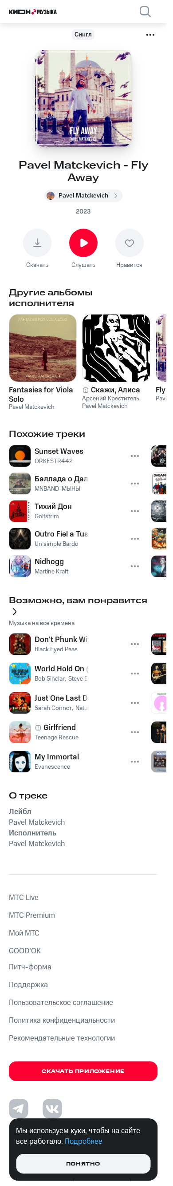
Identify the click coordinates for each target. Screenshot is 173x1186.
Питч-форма (30, 967)
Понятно (83, 1164)
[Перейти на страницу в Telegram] (18, 1108)
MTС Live (24, 897)
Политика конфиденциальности (62, 1020)
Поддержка (28, 985)
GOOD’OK (25, 951)
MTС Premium (32, 915)
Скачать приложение (83, 1071)
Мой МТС (24, 933)
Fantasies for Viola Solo (41, 394)
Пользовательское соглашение (61, 1002)
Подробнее (83, 1141)
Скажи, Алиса (115, 390)
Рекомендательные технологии (62, 1038)
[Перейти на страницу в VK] (52, 1108)
